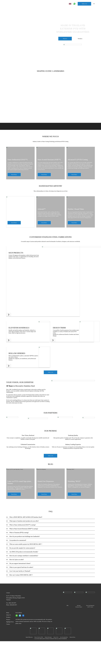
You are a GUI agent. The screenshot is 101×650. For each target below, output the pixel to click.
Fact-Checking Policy (64, 637)
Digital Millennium (29, 637)
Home (7, 612)
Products (80, 38)
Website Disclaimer (48, 637)
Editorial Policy (72, 637)
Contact (8, 624)
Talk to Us (84, 3)
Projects (65, 38)
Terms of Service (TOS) (38, 637)
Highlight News (10, 621)
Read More (14, 174)
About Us (8, 615)
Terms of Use (55, 637)
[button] (50, 517)
